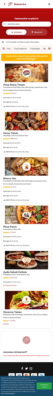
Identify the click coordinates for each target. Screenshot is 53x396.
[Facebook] (22, 369)
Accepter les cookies (44, 386)
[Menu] (49, 4)
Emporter (38, 32)
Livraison (18, 32)
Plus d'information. (8, 394)
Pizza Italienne (20, 48)
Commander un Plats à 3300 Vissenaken (22, 42)
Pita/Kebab (35, 48)
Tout (8, 48)
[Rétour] (4, 4)
